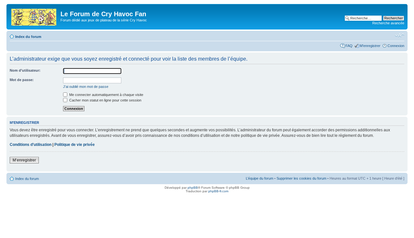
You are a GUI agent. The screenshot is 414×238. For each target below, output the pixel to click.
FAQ (349, 46)
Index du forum (28, 37)
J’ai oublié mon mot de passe (85, 87)
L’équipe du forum (259, 178)
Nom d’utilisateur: (25, 70)
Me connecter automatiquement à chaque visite (105, 95)
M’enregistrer (370, 46)
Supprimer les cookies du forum (301, 178)
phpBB (193, 187)
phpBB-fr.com (218, 191)
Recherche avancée (388, 23)
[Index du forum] (34, 16)
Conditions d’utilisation (30, 144)
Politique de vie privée (74, 144)
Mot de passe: (22, 80)
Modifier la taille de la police (399, 35)
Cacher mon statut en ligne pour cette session (104, 100)
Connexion (395, 46)
